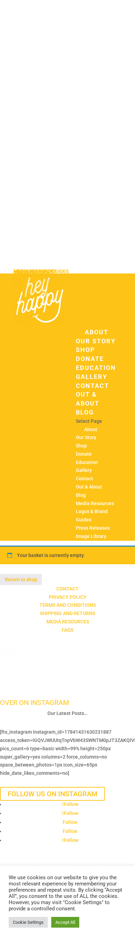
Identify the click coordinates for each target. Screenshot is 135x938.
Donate (90, 358)
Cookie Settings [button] (28, 922)
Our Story (96, 341)
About (96, 332)
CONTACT (67, 589)
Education (96, 367)
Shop (85, 349)
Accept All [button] (65, 922)
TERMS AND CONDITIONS (67, 605)
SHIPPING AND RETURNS (67, 613)
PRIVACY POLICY (68, 597)
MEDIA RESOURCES (67, 621)
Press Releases (93, 528)
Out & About (89, 487)
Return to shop (21, 579)
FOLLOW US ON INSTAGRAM (52, 794)
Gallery (91, 376)
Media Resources (95, 503)
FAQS (67, 630)
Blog (85, 412)
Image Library (91, 536)
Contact (92, 385)
